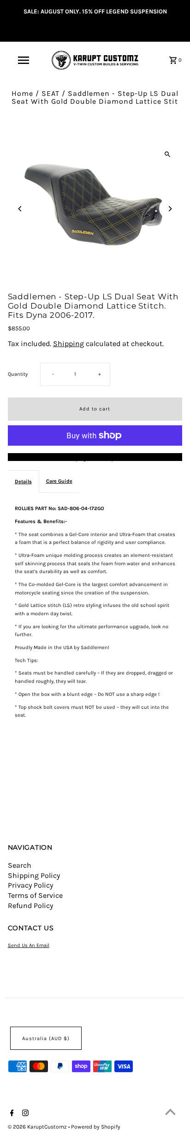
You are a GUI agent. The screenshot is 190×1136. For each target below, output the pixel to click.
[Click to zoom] (167, 154)
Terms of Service (35, 895)
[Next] (169, 208)
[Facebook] (11, 1113)
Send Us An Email (28, 945)
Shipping (68, 343)
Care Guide (59, 481)
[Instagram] (24, 1113)
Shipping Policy (34, 875)
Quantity (18, 374)
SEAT (50, 93)
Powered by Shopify (95, 1126)
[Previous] (20, 208)
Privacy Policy (30, 885)
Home (22, 93)
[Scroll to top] (170, 1111)
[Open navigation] (24, 60)
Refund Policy (30, 905)
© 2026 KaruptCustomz (38, 1126)
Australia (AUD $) (46, 1038)
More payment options (95, 457)
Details (23, 482)
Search (19, 865)
